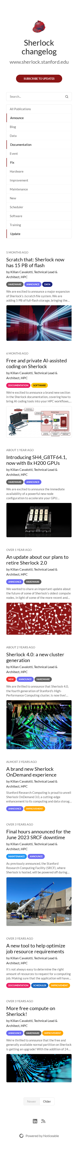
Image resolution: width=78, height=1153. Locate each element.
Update (15, 234)
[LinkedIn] (37, 1121)
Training (15, 225)
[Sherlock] (39, 27)
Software (16, 216)
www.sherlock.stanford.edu (39, 62)
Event (14, 153)
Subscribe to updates (39, 78)
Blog (13, 127)
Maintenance (19, 189)
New (13, 198)
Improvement (19, 180)
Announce (17, 118)
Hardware (17, 171)
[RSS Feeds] (43, 1121)
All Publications (20, 109)
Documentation (20, 144)
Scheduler (16, 207)
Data (13, 136)
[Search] (67, 96)
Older (47, 1101)
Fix (12, 162)
